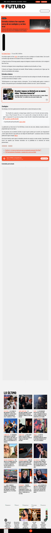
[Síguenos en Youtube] (45, 6)
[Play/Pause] (30, 530)
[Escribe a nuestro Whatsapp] (49, 6)
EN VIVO (8, 1)
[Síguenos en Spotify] (47, 6)
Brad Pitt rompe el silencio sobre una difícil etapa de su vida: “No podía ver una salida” (43, 526)
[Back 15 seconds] (27, 530)
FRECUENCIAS (19, 1)
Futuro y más (4, 145)
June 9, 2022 (22, 122)
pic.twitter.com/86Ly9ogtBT (12, 119)
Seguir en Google (44, 158)
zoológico (10, 145)
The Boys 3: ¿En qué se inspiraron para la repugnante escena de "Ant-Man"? (23, 150)
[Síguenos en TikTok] (40, 6)
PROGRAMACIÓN (13, 1)
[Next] (36, 530)
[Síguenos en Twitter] (43, 6)
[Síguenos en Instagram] (38, 6)
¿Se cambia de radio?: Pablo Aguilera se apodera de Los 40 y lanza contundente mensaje (8, 526)
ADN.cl (16, 135)
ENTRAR (38, 1)
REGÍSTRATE (44, 1)
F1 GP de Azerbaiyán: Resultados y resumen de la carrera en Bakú (20, 152)
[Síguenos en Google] (36, 6)
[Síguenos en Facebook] (42, 6)
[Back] (24, 530)
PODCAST (25, 1)
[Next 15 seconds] (33, 530)
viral (16, 56)
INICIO (5, 1)
